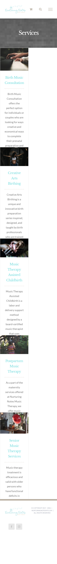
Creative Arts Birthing (14, 178)
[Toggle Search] (40, 9)
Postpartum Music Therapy (14, 366)
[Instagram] (19, 527)
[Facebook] (11, 527)
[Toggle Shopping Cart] (31, 9)
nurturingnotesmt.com (42, 510)
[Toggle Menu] (50, 9)
